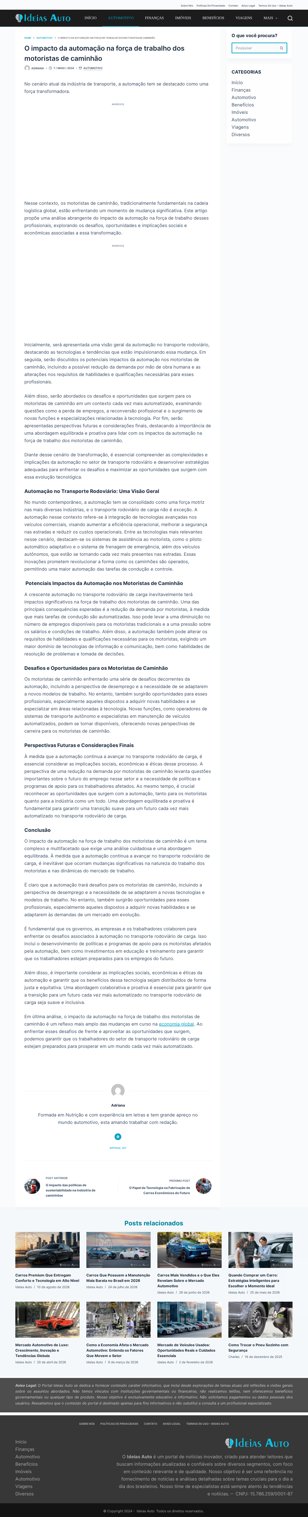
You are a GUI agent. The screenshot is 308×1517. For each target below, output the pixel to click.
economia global (176, 1024)
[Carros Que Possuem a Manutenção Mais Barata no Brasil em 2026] (118, 1250)
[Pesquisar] (290, 18)
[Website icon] (118, 1136)
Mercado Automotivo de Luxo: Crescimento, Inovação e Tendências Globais (42, 1350)
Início (91, 18)
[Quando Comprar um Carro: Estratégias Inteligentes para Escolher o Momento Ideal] (260, 1250)
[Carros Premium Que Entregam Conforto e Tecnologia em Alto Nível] (47, 1250)
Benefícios (213, 18)
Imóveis (183, 18)
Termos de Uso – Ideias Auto (275, 5)
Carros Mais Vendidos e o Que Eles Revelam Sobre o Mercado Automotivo (188, 1280)
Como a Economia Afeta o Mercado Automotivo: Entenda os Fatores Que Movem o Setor (117, 1350)
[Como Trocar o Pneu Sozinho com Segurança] (260, 1320)
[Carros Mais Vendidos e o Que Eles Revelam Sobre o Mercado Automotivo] (189, 1250)
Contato (233, 5)
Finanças (154, 18)
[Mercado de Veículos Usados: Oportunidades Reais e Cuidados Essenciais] (189, 1320)
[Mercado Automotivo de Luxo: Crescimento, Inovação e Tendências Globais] (47, 1320)
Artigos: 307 (118, 1148)
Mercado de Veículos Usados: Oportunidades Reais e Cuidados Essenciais (186, 1350)
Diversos (241, 134)
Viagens (244, 18)
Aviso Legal (248, 5)
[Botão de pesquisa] (281, 48)
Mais (268, 18)
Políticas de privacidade (211, 5)
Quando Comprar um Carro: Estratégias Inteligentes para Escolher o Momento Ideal (253, 1280)
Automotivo (120, 18)
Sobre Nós (187, 5)
